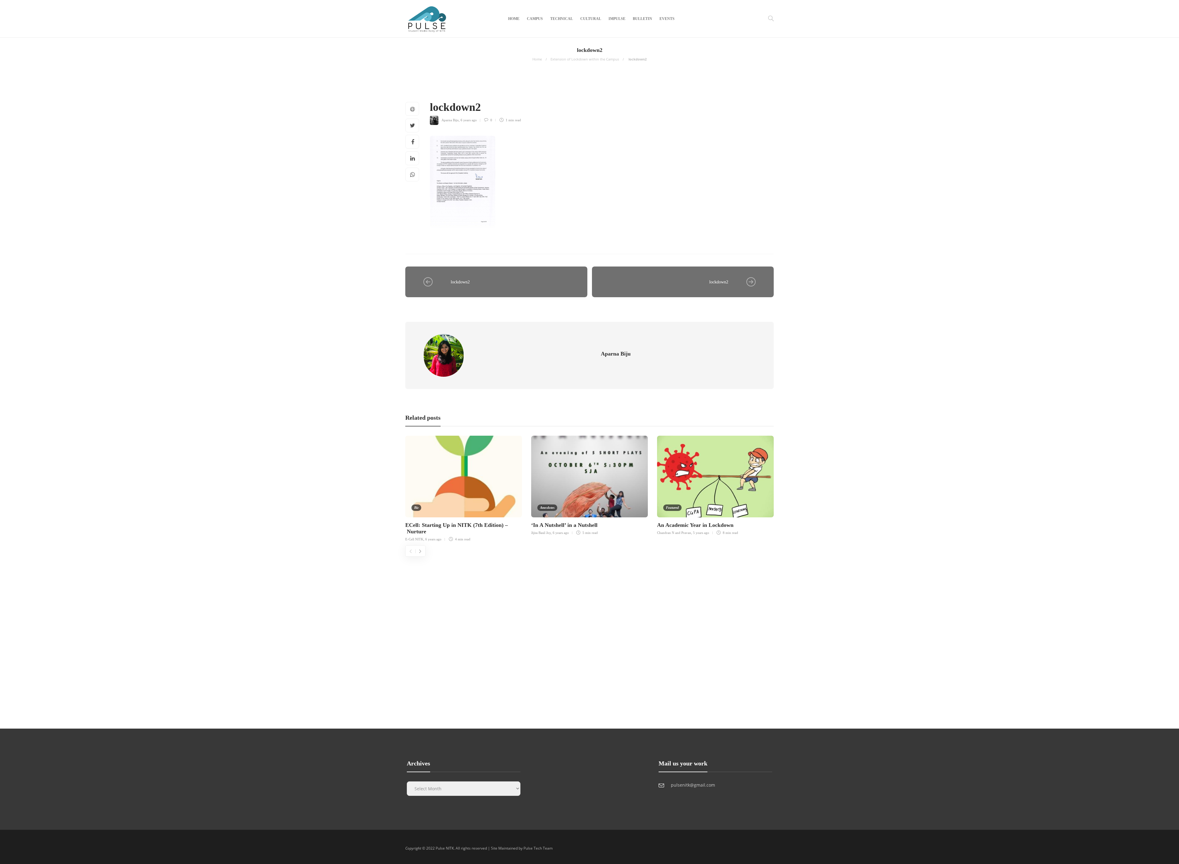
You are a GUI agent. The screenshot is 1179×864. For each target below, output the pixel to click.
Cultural (590, 19)
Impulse (617, 19)
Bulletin (642, 19)
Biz (416, 507)
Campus (535, 19)
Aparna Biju (450, 120)
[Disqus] (589, 633)
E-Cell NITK (414, 539)
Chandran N (665, 533)
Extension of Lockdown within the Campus (585, 59)
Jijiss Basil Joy (541, 533)
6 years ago (469, 120)
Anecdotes (547, 507)
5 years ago (701, 533)
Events (667, 19)
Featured (672, 507)
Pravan (686, 533)
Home (513, 19)
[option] (464, 487)
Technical (561, 19)
